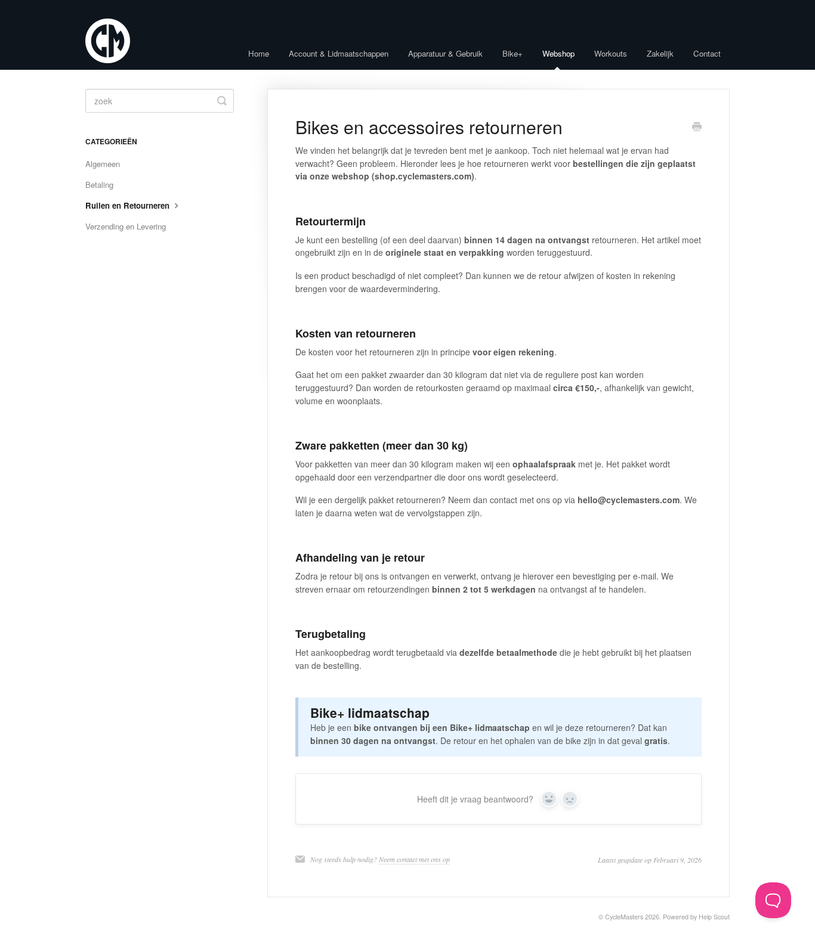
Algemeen (102, 163)
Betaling (99, 184)
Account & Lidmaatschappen (338, 53)
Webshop (558, 53)
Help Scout (714, 916)
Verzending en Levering (125, 226)
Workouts (610, 53)
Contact (707, 53)
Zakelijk (660, 53)
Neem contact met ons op (414, 859)
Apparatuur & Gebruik (445, 53)
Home (258, 53)
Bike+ (512, 53)
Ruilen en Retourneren (128, 205)
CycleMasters (624, 916)
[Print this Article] (697, 127)
